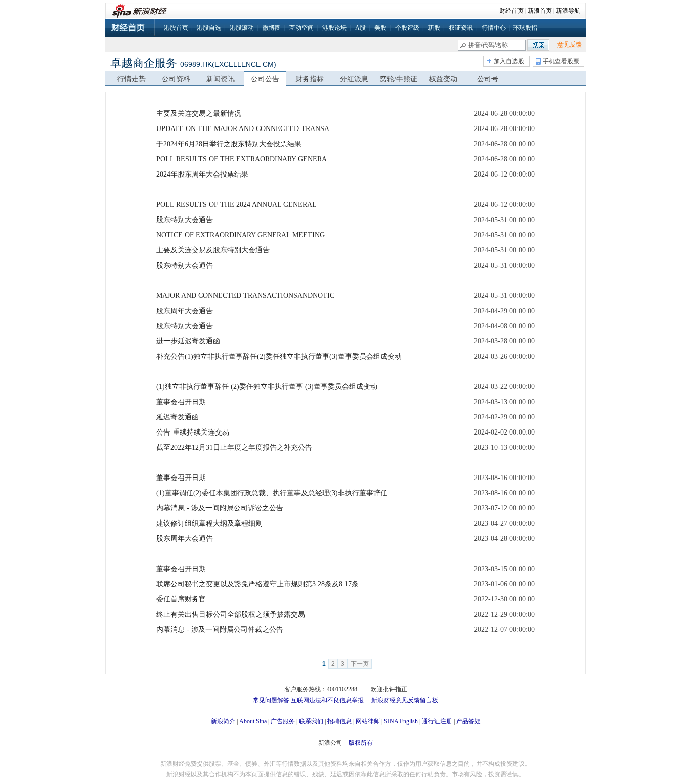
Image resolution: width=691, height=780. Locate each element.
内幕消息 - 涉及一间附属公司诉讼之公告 (219, 508)
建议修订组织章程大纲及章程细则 (209, 523)
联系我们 (311, 721)
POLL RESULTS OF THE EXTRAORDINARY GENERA (241, 159)
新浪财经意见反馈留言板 (404, 700)
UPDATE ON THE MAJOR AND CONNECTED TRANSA (242, 129)
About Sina (253, 721)
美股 (380, 27)
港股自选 (209, 27)
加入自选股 (509, 61)
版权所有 (361, 742)
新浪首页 (540, 10)
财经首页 (511, 10)
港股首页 (176, 27)
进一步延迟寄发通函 (188, 341)
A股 (360, 27)
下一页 (360, 663)
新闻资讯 (220, 79)
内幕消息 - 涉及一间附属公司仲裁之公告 (219, 629)
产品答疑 (468, 721)
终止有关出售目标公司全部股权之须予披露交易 (230, 614)
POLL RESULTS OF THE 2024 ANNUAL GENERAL (236, 204)
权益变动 (443, 79)
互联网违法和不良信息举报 (327, 700)
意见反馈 (569, 44)
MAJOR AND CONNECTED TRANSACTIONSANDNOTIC (245, 295)
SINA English (401, 721)
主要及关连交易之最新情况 (198, 113)
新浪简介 (223, 721)
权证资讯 (461, 27)
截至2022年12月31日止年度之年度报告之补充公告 (234, 447)
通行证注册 (437, 721)
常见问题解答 (271, 700)
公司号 (487, 79)
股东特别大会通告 (184, 220)
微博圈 (272, 27)
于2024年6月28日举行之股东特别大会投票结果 (228, 144)
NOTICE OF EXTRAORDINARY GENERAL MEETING (240, 235)
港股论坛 (334, 27)
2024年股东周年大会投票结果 (202, 174)
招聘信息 (339, 721)
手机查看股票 (561, 61)
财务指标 (309, 79)
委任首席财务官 (181, 599)
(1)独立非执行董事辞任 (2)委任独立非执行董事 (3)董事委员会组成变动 (266, 387)
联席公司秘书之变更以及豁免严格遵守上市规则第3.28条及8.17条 (257, 584)
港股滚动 (242, 27)
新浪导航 (568, 10)
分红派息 (354, 79)
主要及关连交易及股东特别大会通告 (213, 250)
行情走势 (131, 79)
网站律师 (368, 721)
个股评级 (407, 27)
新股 (434, 27)
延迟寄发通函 (177, 417)
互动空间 (301, 27)
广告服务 (283, 721)
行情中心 (494, 27)
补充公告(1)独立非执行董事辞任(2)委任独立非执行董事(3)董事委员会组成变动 (279, 356)
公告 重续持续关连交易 (192, 432)
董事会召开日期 (181, 402)
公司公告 (265, 79)
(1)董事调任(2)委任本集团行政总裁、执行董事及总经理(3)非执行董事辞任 (271, 493)
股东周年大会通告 (184, 311)
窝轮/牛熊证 (398, 79)
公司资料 (176, 79)
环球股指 (525, 27)
